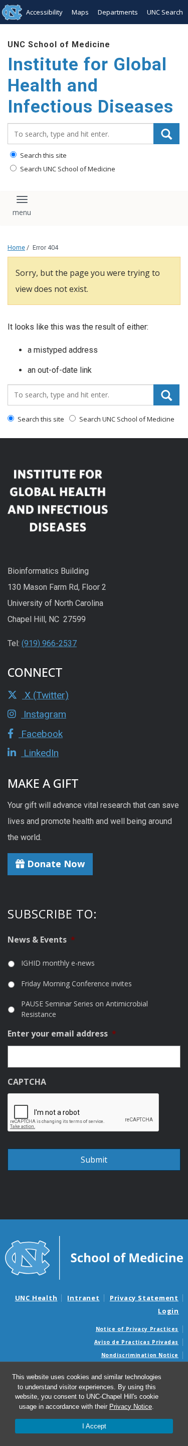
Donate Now (55, 864)
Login (168, 1310)
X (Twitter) (45, 695)
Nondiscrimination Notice (139, 1355)
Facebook (41, 734)
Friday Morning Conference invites (76, 983)
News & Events (41, 940)
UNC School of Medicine (59, 44)
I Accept (94, 1426)
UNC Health (36, 1297)
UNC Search (165, 12)
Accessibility (44, 12)
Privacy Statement (144, 1297)
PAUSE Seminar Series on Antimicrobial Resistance (84, 1009)
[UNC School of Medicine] (94, 1257)
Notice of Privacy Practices (137, 1328)
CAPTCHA (27, 1082)
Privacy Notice (130, 1406)
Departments (118, 12)
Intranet (83, 1297)
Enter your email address (62, 1033)
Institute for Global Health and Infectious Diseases (90, 85)
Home (16, 247)
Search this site (43, 155)
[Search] (166, 133)
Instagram (43, 714)
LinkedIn (40, 753)
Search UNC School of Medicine (67, 168)
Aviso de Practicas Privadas (136, 1342)
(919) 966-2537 (49, 643)
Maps (80, 12)
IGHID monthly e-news (58, 963)
